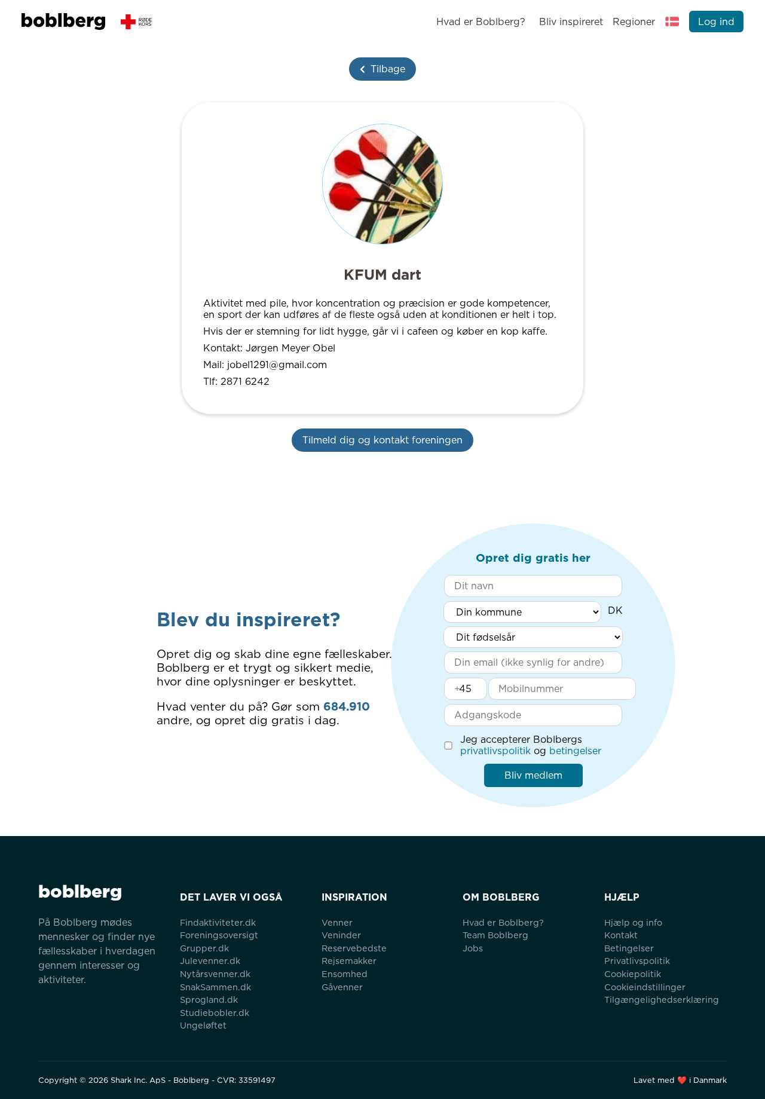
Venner (337, 922)
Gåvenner (342, 987)
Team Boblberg (495, 935)
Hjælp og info (633, 922)
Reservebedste (354, 948)
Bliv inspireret (570, 21)
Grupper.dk (204, 948)
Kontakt (621, 935)
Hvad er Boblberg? (480, 21)
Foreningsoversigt (219, 935)
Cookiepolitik (632, 974)
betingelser (575, 751)
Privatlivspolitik (637, 961)
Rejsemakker (349, 961)
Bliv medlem (533, 775)
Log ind (716, 21)
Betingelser (629, 948)
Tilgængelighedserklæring (661, 999)
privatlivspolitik (495, 751)
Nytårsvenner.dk (215, 974)
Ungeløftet (203, 1025)
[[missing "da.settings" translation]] (672, 21)
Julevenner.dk (210, 961)
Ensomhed (345, 974)
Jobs (473, 948)
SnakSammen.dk (215, 987)
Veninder (341, 935)
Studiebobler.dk (214, 1013)
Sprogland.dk (209, 999)
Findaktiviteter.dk (218, 922)
